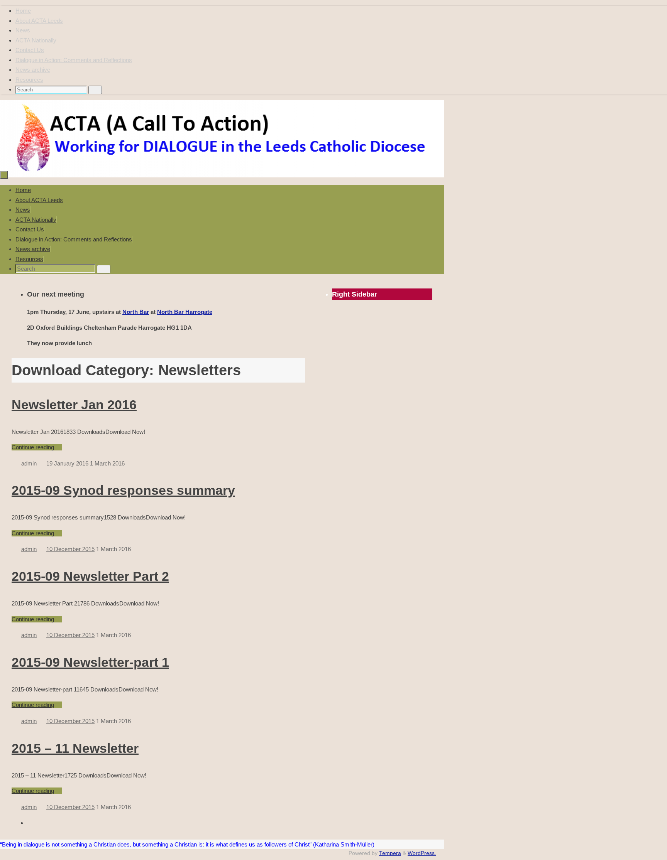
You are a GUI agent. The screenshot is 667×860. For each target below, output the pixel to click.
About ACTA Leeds (39, 20)
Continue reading (33, 447)
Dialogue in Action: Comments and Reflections (73, 60)
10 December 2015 (70, 549)
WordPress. (422, 853)
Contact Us (29, 50)
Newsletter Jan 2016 (74, 404)
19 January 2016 (67, 463)
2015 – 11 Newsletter (75, 748)
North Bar (135, 312)
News (22, 30)
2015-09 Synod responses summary (123, 490)
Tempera (390, 853)
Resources (29, 79)
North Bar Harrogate (184, 312)
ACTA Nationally (35, 40)
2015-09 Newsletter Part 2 (90, 576)
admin (29, 463)
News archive (32, 69)
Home (23, 10)
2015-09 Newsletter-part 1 (90, 662)
